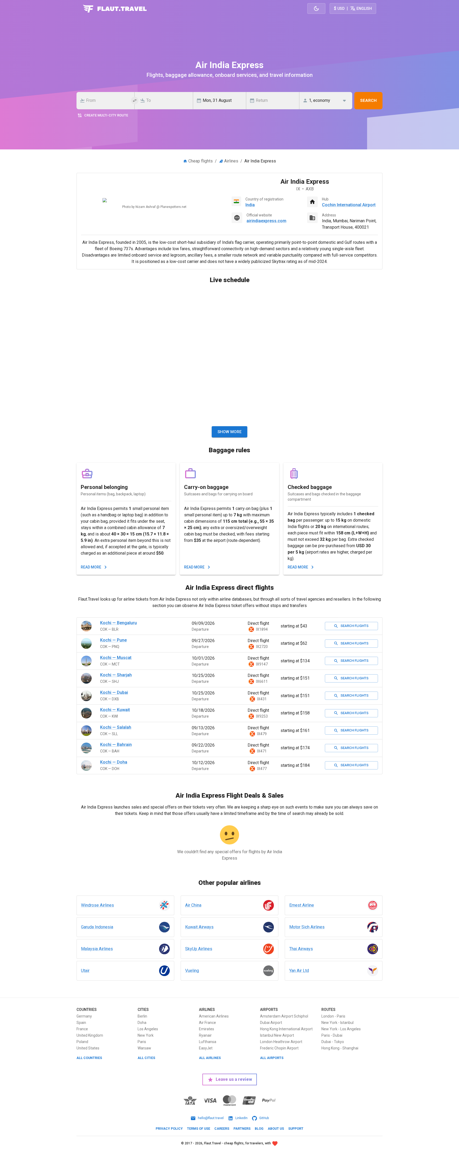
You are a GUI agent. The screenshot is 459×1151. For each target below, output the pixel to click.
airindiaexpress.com (266, 220)
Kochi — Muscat (115, 657)
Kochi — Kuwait (115, 709)
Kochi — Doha (113, 762)
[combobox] (107, 100)
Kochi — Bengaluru (118, 622)
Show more (229, 431)
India (250, 204)
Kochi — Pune (113, 640)
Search (368, 100)
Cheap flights (200, 161)
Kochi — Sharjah (116, 674)
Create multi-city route (106, 115)
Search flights (354, 626)
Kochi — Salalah (115, 727)
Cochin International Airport (349, 204)
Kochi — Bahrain (116, 744)
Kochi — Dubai (114, 692)
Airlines (231, 161)
